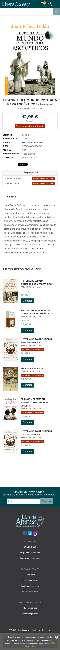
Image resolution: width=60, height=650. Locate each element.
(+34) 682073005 (30, 547)
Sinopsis (11, 196)
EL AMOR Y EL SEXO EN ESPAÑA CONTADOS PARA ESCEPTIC (34, 402)
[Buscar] (56, 11)
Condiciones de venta (30, 586)
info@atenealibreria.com (30, 552)
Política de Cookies (30, 580)
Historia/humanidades (33, 142)
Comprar (27, 300)
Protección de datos (30, 591)
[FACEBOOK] (24, 533)
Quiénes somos (30, 608)
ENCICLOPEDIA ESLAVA (33, 368)
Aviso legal (30, 575)
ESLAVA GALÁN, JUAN (30, 108)
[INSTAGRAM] (35, 533)
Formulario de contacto (30, 558)
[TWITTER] (30, 533)
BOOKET (26, 135)
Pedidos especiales (30, 613)
